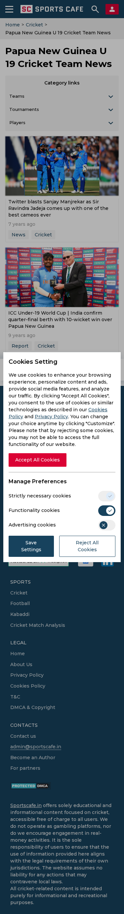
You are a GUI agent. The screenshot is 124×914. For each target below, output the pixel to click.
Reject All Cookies (87, 546)
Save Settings (31, 546)
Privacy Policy (51, 417)
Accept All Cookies (37, 460)
